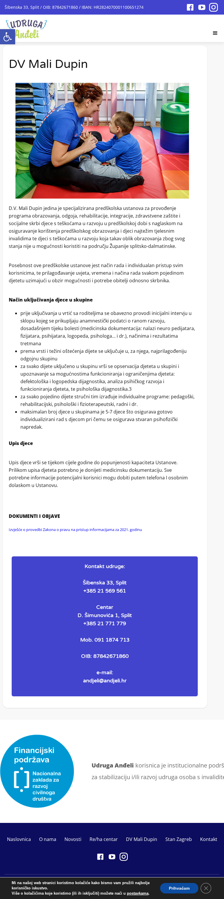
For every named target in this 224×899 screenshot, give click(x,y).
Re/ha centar (104, 839)
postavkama (137, 893)
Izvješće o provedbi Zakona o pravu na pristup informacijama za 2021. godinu (75, 529)
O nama (47, 839)
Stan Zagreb (178, 839)
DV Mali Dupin (141, 839)
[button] (7, 36)
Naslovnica (19, 839)
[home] (26, 27)
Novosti (72, 839)
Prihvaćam (179, 888)
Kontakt (208, 839)
